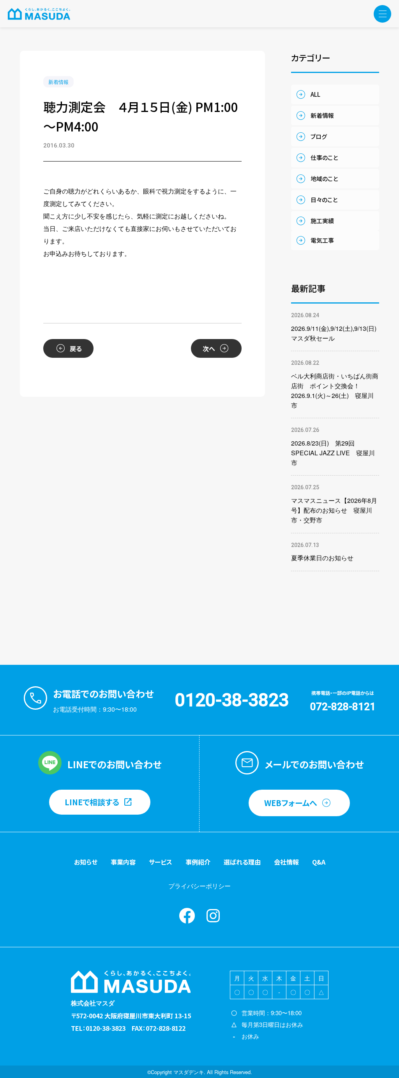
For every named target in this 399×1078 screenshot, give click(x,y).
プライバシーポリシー (199, 885)
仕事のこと (324, 157)
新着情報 (58, 81)
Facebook (187, 915)
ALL (315, 94)
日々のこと (324, 199)
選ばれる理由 (242, 862)
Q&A (318, 862)
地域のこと (324, 178)
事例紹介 (197, 862)
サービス (160, 862)
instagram (213, 915)
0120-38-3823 (232, 699)
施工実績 (322, 221)
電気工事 (322, 240)
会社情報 (286, 862)
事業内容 (123, 862)
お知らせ (85, 862)
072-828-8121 (343, 706)
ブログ (319, 136)
